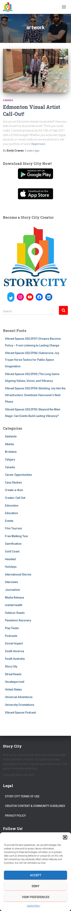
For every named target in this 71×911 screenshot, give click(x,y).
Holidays (11, 566)
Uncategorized (14, 681)
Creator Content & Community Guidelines (35, 806)
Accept (35, 875)
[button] (65, 837)
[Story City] (9, 7)
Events (9, 520)
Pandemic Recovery (18, 620)
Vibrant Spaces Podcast (20, 712)
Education (11, 513)
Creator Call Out (15, 497)
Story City (11, 666)
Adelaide (11, 436)
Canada (8, 100)
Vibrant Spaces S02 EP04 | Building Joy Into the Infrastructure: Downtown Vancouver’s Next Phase (35, 395)
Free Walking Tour (16, 536)
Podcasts (11, 635)
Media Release (14, 597)
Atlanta (9, 444)
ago (32, 150)
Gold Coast (12, 551)
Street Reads (13, 674)
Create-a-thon (14, 490)
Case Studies (13, 482)
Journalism (12, 589)
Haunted (10, 559)
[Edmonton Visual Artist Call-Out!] (35, 71)
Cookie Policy (33, 905)
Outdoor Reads (15, 612)
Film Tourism (13, 528)
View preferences (35, 897)
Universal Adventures (19, 697)
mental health (13, 605)
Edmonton (11, 505)
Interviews (11, 582)
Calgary (10, 459)
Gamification (13, 543)
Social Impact (14, 643)
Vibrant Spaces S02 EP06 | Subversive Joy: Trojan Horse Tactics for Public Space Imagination (32, 359)
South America (14, 651)
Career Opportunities (18, 474)
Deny (35, 886)
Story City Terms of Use (22, 796)
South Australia (15, 658)
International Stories (18, 574)
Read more (38, 144)
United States (13, 689)
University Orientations (19, 704)
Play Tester (12, 628)
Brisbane (11, 451)
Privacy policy (15, 815)
